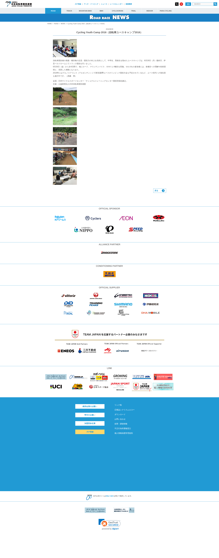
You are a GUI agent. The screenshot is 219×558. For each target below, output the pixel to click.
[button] (109, 524)
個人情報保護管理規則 (124, 433)
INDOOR (149, 11)
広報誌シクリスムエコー (125, 410)
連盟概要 (129, 4)
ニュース (104, 4)
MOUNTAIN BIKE (85, 11)
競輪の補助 (110, 496)
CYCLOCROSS (117, 11)
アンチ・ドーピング (91, 4)
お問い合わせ (120, 419)
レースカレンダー (116, 4)
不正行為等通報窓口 (123, 428)
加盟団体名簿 (89, 423)
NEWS (63, 24)
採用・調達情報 (121, 424)
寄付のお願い (89, 415)
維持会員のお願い (90, 406)
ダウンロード (120, 414)
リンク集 (118, 405)
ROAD (53, 11)
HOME (49, 24)
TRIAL (133, 11)
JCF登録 (78, 4)
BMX (101, 11)
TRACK (69, 11)
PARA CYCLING (166, 11)
